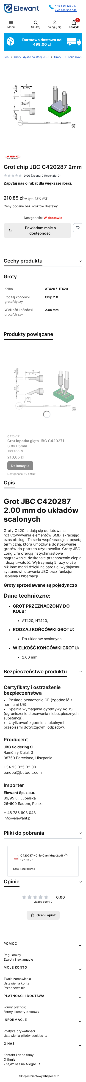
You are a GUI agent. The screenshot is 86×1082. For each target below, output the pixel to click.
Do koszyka (20, 466)
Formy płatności (15, 1007)
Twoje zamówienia (17, 979)
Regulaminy (12, 955)
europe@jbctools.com (23, 772)
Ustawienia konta (16, 983)
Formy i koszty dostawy (21, 1012)
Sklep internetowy (37, 1076)
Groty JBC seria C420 (68, 57)
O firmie (9, 1059)
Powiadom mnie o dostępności (40, 230)
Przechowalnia (14, 988)
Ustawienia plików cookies (24, 1035)
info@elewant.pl (17, 818)
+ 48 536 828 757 (65, 5)
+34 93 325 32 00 (20, 767)
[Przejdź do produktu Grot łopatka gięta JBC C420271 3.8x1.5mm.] (43, 388)
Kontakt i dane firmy (19, 1055)
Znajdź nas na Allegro (20, 1064)
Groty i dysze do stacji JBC (31, 57)
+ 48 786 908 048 (66, 10)
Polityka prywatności (19, 1031)
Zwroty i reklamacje (18, 959)
